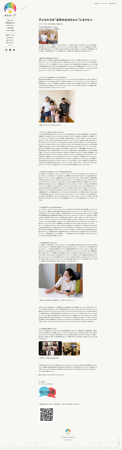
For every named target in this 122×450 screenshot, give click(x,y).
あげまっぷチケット (10, 25)
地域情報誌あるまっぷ (10, 23)
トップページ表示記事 (51, 23)
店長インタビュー (10, 42)
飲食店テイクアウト (10, 35)
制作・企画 (96, 3)
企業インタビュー (10, 40)
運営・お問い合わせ (113, 3)
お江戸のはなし (10, 37)
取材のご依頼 (10, 28)
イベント (10, 45)
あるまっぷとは (10, 20)
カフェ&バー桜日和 (10, 30)
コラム (45, 23)
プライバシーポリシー (104, 3)
